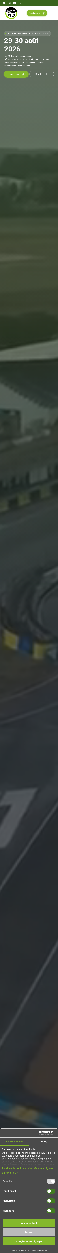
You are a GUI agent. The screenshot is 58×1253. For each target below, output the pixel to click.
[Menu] (53, 13)
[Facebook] (3, 3)
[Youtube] (14, 3)
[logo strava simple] (20, 3)
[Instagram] (9, 3)
